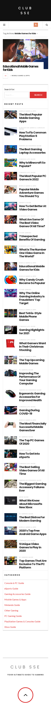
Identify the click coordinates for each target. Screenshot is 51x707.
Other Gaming (25, 233)
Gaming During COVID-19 (29, 412)
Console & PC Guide (27, 159)
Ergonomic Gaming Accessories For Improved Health (32, 397)
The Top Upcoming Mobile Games (31, 361)
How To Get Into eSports (29, 455)
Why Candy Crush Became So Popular (32, 281)
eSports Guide (25, 202)
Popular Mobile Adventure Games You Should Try (31, 193)
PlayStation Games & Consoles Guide (32, 128)
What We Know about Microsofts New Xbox (30, 504)
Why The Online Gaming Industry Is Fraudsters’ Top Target (31, 298)
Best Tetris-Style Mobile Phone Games (30, 316)
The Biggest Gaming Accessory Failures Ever (32, 487)
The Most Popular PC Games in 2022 (32, 177)
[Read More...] (5, 75)
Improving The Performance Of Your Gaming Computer (29, 378)
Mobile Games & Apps (21, 75)
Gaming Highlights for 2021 (31, 331)
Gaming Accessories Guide (30, 146)
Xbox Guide (23, 497)
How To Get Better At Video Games (32, 207)
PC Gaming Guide (26, 370)
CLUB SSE (25, 10)
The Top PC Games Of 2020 (31, 442)
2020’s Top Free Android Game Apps (32, 532)
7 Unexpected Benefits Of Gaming (32, 237)
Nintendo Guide (12, 605)
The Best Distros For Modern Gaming (32, 519)
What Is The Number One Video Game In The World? (32, 253)
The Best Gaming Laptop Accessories (32, 151)
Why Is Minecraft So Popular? (32, 164)
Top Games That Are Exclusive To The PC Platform (32, 564)
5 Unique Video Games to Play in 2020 (30, 547)
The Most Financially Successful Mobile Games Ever (32, 427)
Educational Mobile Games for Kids (20, 68)
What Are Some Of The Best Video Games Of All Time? (32, 223)
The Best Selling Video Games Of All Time (31, 470)
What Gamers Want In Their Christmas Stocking (32, 347)
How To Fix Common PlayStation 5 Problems (32, 136)
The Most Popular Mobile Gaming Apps (30, 118)
